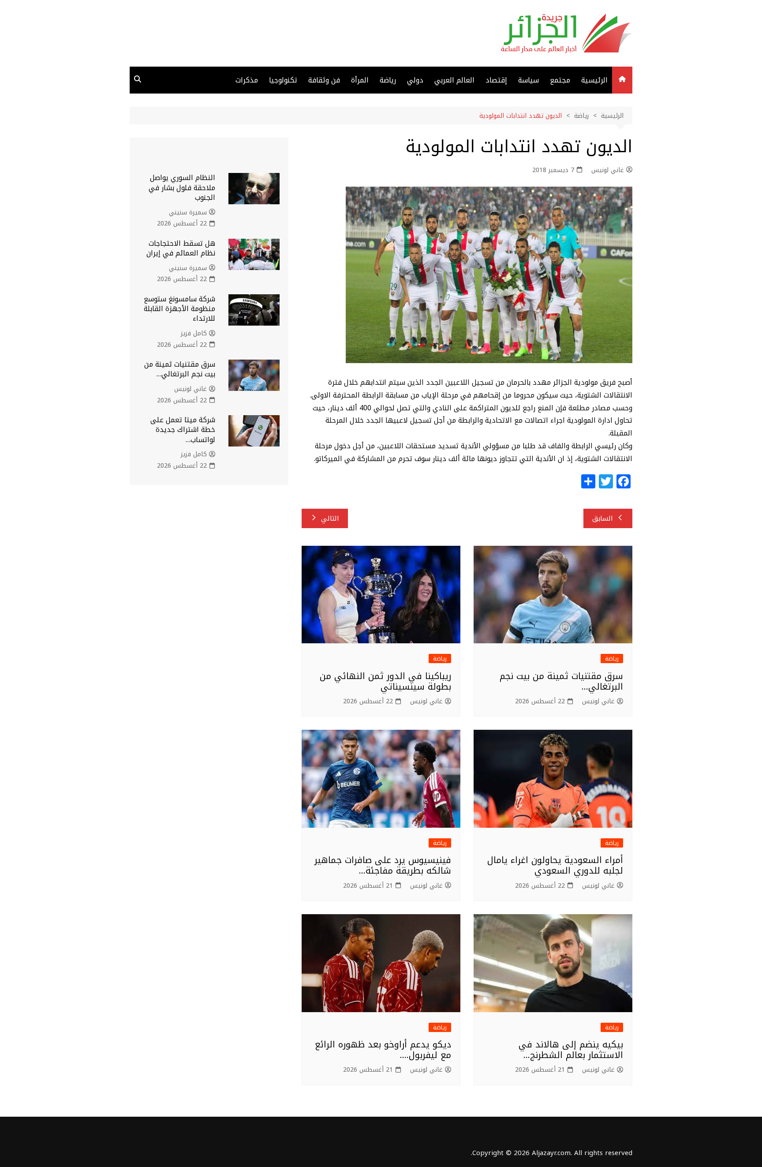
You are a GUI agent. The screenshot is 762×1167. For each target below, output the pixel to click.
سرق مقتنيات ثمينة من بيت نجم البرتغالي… (561, 681)
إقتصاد (496, 80)
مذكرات (246, 80)
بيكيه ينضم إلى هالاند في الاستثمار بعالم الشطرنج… (571, 1049)
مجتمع (560, 80)
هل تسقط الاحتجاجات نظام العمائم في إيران (180, 248)
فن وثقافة (324, 80)
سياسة (528, 80)
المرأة (360, 80)
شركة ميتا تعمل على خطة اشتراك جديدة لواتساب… (182, 430)
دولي (415, 80)
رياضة (388, 80)
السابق (602, 518)
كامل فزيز (194, 333)
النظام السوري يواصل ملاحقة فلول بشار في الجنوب (182, 187)
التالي (330, 518)
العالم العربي (454, 80)
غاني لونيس (607, 170)
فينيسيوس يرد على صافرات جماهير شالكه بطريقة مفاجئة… (382, 865)
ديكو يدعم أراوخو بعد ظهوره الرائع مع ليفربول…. (383, 1049)
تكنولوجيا (283, 80)
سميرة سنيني (188, 213)
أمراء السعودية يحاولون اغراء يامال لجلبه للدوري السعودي (555, 865)
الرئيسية (594, 80)
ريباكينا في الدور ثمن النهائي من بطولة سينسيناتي (385, 681)
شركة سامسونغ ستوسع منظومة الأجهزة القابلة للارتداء (179, 309)
